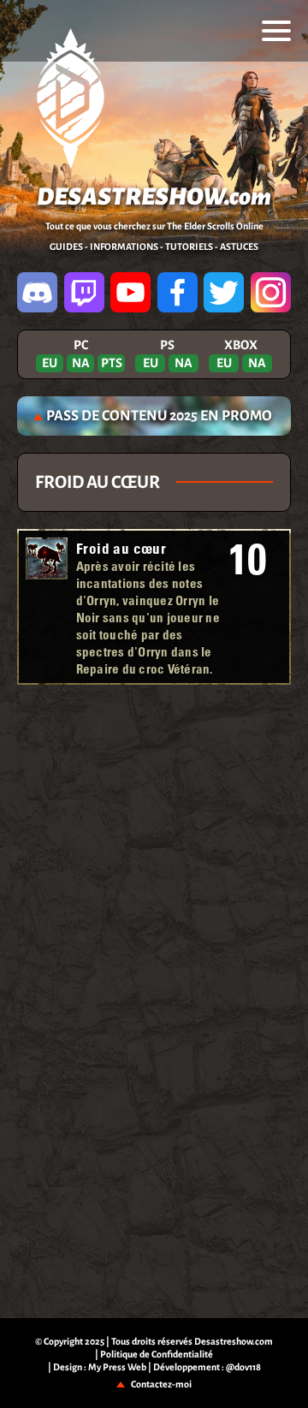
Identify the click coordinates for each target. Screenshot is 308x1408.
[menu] (276, 31)
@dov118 (243, 1367)
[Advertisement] (154, 740)
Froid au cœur (121, 548)
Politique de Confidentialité (156, 1354)
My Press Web (117, 1367)
